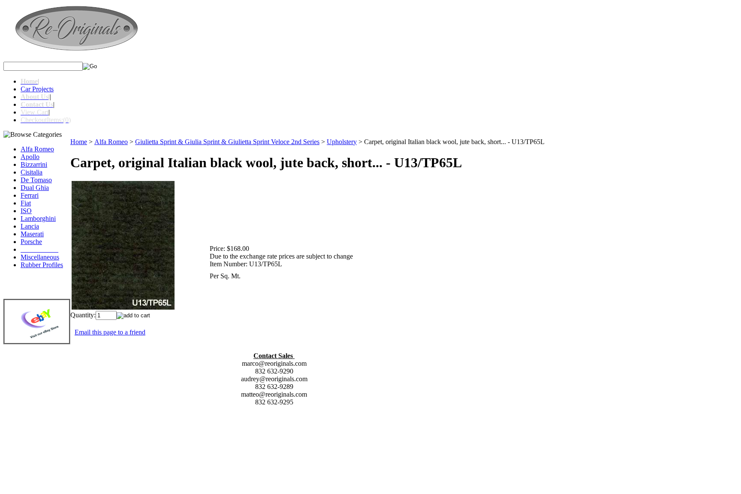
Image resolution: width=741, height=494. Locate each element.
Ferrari (30, 195)
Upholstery (342, 141)
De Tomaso (36, 180)
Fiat (26, 203)
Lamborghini (38, 218)
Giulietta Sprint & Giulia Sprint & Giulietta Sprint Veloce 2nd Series (227, 141)
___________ (39, 249)
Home (78, 141)
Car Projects (37, 89)
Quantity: (83, 315)
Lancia (30, 226)
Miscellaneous (40, 257)
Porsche (31, 241)
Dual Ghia (35, 187)
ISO (26, 210)
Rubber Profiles (42, 264)
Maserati (32, 234)
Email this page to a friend (110, 332)
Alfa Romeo (37, 149)
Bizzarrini (34, 164)
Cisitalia (31, 172)
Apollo (30, 156)
